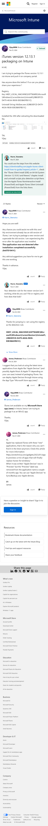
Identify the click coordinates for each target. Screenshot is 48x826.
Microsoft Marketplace (9, 760)
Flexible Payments (8, 650)
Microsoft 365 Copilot (9, 725)
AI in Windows (7, 602)
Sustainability (7, 807)
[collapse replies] (24, 208)
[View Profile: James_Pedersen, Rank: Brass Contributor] (4, 359)
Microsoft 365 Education (10, 673)
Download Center (8, 626)
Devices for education (9, 665)
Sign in (13, 509)
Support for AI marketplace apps (12, 752)
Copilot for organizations (10, 594)
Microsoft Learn (7, 748)
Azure (4, 740)
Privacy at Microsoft (9, 791)
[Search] (28, 3)
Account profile (7, 622)
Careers (5, 779)
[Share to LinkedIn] (12, 570)
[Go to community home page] (8, 4)
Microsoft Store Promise (10, 646)
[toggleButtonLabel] (44, 10)
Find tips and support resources (18, 548)
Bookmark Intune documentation (18, 535)
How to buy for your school (11, 677)
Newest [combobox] (41, 204)
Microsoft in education (9, 661)
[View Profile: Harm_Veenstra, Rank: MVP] (6, 285)
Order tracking (7, 638)
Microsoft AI (6, 701)
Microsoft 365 (7, 713)
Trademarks (16, 820)
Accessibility (6, 803)
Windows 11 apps (8, 610)
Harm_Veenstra (16, 156)
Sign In (42, 3)
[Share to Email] (36, 570)
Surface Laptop (7, 586)
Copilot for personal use (10, 598)
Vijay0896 (13, 47)
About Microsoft (8, 783)
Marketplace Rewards (9, 764)
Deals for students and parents (12, 685)
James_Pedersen (15, 358)
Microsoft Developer (9, 744)
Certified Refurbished (9, 642)
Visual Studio (7, 768)
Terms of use (6, 820)
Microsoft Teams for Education (12, 669)
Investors (5, 795)
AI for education (7, 689)
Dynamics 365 (7, 709)
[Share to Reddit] (24, 570)
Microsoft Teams (8, 721)
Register (35, 3)
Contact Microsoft (16, 817)
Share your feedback (13, 555)
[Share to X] (20, 570)
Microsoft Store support (10, 630)
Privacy (26, 817)
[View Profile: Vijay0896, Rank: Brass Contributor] (5, 48)
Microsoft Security (8, 705)
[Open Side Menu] (3, 4)
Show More (13, 352)
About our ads (7, 822)
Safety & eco (27, 820)
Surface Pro (6, 582)
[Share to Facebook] (16, 570)
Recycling (37, 820)
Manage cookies (36, 817)
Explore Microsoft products (11, 606)
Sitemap (5, 817)
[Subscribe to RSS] (32, 570)
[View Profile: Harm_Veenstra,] (6, 157)
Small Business (7, 729)
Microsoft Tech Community (11, 756)
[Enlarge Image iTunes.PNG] (24, 126)
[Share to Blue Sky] (28, 570)
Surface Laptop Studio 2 (10, 590)
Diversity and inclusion (9, 799)
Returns (5, 634)
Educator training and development (13, 681)
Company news (7, 787)
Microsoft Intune (9, 11)
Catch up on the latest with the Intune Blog (22, 541)
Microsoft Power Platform (10, 717)
